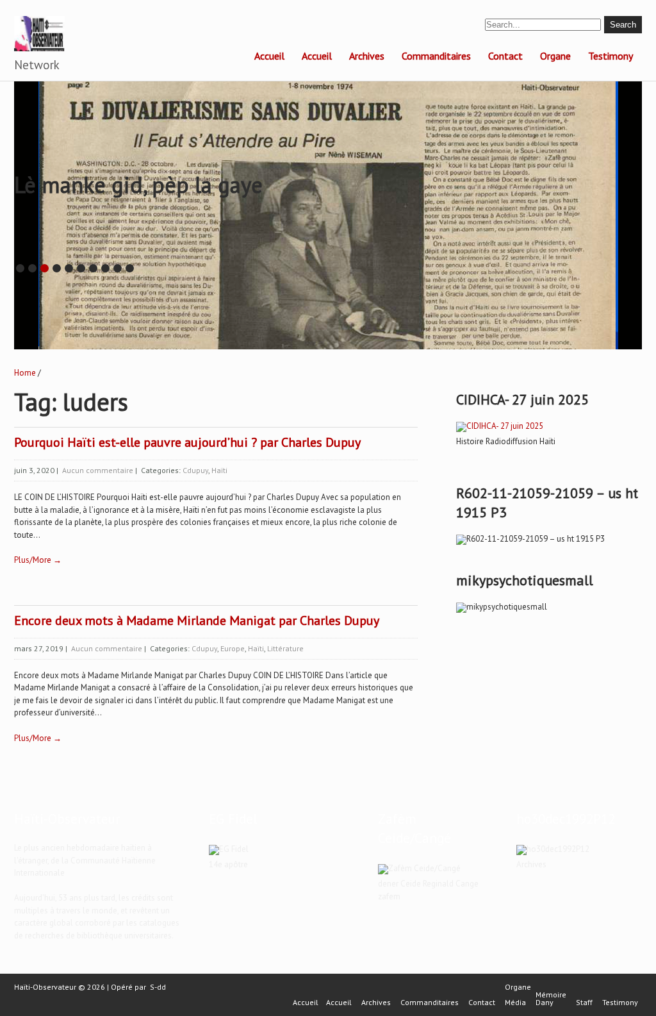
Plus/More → (38, 559)
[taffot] (499, 426)
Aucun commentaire (97, 470)
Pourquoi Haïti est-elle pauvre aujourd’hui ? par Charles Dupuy (187, 442)
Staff (584, 1002)
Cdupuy (195, 470)
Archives (366, 55)
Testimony (610, 55)
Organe (555, 55)
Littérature (285, 648)
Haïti (219, 470)
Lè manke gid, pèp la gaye (138, 184)
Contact (505, 55)
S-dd (158, 987)
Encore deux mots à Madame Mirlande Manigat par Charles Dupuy (196, 620)
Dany (545, 1002)
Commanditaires (436, 55)
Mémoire (551, 995)
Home (25, 372)
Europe (232, 648)
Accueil (269, 55)
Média (515, 1002)
